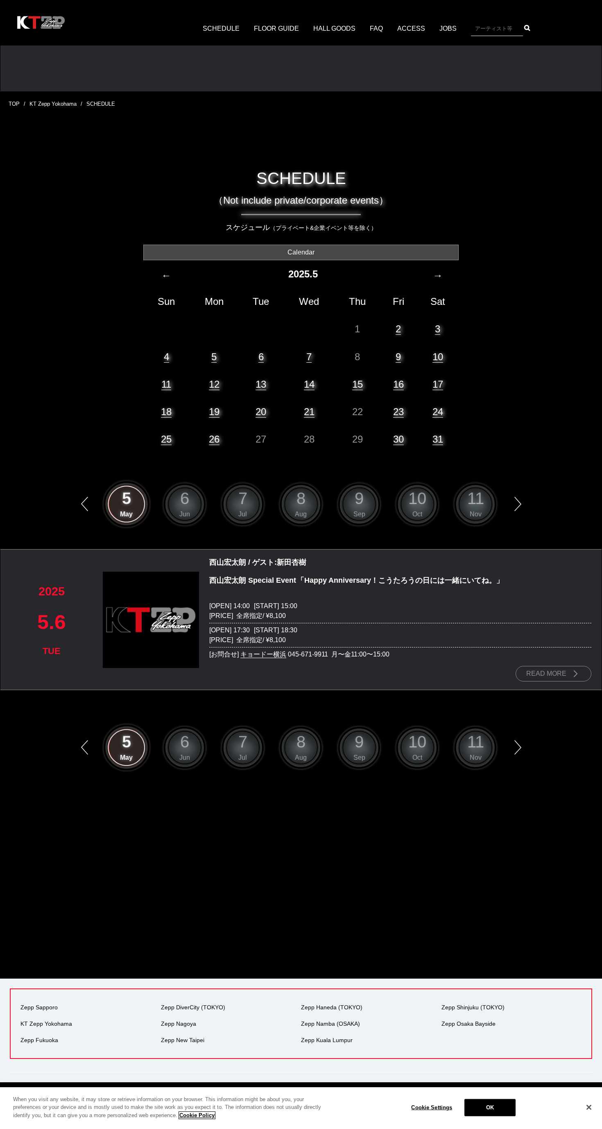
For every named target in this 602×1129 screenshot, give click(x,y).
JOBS (448, 28)
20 (261, 411)
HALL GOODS (334, 28)
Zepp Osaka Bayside (468, 1023)
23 (398, 411)
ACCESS (411, 28)
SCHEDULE (221, 28)
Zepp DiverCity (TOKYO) (193, 1007)
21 (309, 411)
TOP (14, 104)
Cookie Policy (197, 1115)
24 (437, 411)
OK (490, 1107)
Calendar (301, 252)
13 (261, 384)
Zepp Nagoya (178, 1023)
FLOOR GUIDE (276, 28)
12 (214, 384)
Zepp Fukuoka (39, 1040)
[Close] (589, 1107)
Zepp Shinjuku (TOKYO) (473, 1007)
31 (437, 439)
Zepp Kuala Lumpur (327, 1040)
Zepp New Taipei (182, 1040)
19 (214, 411)
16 (398, 384)
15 (357, 384)
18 (166, 411)
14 (309, 384)
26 (214, 439)
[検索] (527, 28)
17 (437, 384)
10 (437, 356)
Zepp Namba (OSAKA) (330, 1023)
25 (166, 439)
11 (166, 384)
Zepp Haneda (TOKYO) (331, 1007)
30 (398, 439)
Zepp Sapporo (39, 1007)
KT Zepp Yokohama (53, 104)
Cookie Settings (431, 1107)
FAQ (376, 28)
